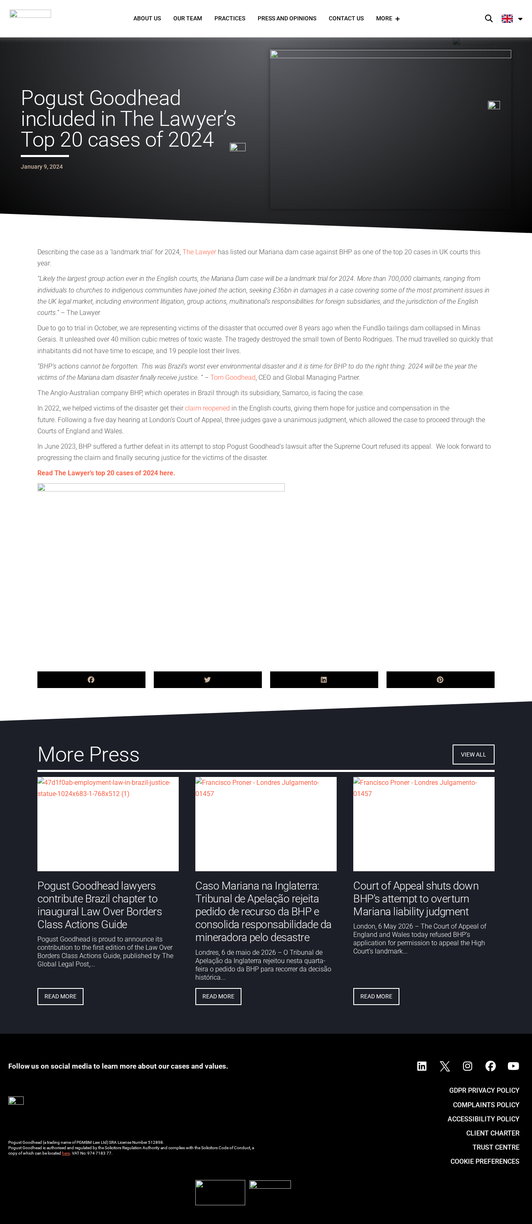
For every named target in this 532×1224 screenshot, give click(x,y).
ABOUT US (147, 18)
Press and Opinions (287, 18)
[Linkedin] (421, 1066)
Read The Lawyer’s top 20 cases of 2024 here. (106, 473)
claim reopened (207, 408)
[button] (488, 19)
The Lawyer (199, 252)
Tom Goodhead (233, 377)
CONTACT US (346, 18)
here (66, 1153)
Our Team (187, 18)
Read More (60, 996)
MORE (384, 18)
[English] (513, 19)
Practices (229, 18)
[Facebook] (490, 1066)
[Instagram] (467, 1066)
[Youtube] (513, 1066)
